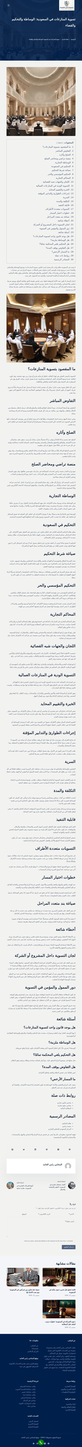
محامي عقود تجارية (64, 1105)
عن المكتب (34, 1346)
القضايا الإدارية (70, 1410)
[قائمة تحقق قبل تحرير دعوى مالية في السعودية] (59, 1277)
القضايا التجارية (70, 1386)
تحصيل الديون (33, 1421)
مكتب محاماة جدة (29, 1395)
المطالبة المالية (65, 1108)
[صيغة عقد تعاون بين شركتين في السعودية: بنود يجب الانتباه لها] (23, 1277)
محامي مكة (31, 1406)
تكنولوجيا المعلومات (68, 1392)
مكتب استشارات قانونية (27, 1403)
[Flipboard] (12, 1149)
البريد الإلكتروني (44, 1214)
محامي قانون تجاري (64, 1103)
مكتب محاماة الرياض (28, 1398)
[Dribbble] (37, 1443)
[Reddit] (23, 1149)
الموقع (24, 1214)
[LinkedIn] (35, 1149)
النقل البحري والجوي (68, 1389)
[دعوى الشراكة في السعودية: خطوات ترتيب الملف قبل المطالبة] (59, 1309)
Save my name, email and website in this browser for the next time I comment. (48, 1241)
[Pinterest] (46, 1149)
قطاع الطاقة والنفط (68, 1407)
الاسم (71, 1214)
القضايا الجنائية (33, 1427)
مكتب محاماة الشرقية (28, 1386)
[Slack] (33, 1443)
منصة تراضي (66, 1126)
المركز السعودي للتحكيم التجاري (59, 1129)
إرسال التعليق (68, 1247)
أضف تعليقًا (69, 1221)
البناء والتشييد (70, 1404)
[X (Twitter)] (58, 1149)
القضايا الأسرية (33, 1424)
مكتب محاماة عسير (29, 1392)
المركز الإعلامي (32, 1351)
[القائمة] (9, 5)
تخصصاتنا (35, 1348)
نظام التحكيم (66, 1123)
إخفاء (60, 143)
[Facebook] (69, 1149)
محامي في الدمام (29, 1400)
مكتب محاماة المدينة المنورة (26, 1389)
